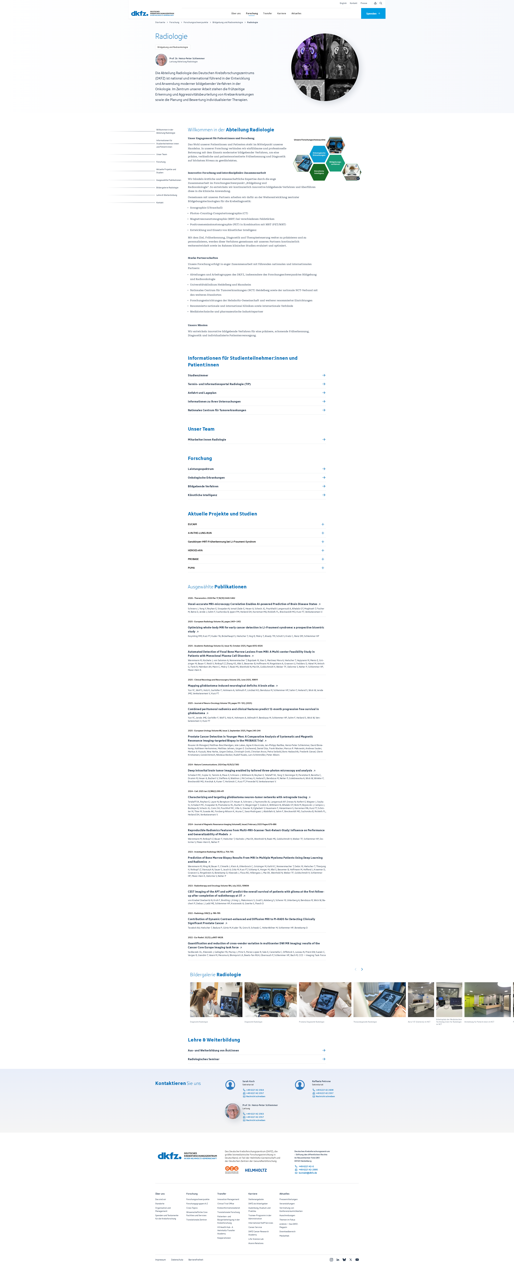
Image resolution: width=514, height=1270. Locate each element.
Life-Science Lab (256, 1239)
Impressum (160, 1259)
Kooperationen (224, 1237)
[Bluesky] (344, 1259)
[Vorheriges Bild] (355, 969)
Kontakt (353, 3)
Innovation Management (228, 1199)
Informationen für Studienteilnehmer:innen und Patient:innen (167, 143)
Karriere (252, 1193)
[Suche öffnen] (381, 3)
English (343, 3)
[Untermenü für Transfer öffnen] (267, 13)
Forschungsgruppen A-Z (197, 1203)
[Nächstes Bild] (362, 969)
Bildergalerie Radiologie (167, 187)
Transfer (221, 1193)
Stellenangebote (256, 1199)
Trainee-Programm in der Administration (259, 1217)
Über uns (160, 1193)
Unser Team (166, 154)
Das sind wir (160, 1199)
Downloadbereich (287, 1231)
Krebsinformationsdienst (228, 1207)
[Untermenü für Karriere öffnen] (281, 13)
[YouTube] (357, 1259)
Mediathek (284, 1235)
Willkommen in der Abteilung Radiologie (166, 131)
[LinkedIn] (337, 1259)
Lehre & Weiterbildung (166, 195)
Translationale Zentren (196, 1219)
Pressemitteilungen (288, 1199)
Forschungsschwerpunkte (197, 1199)
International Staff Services (260, 1222)
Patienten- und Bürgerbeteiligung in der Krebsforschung (228, 1219)
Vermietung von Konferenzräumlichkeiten (291, 1209)
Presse (364, 3)
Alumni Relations (255, 1243)
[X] (350, 1259)
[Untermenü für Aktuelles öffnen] (296, 13)
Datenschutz (177, 1259)
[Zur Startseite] (153, 13)
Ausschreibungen (287, 1215)
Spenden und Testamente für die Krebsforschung (166, 1217)
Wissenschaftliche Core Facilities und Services (196, 1214)
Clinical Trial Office (225, 1203)
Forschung (166, 161)
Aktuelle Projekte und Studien (166, 171)
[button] (216, 1003)
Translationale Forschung (228, 1212)
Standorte (159, 1203)
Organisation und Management (163, 1209)
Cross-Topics (192, 1207)
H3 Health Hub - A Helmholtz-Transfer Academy (226, 1230)
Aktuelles (284, 1193)
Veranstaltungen (287, 1203)
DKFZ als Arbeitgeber (258, 1203)
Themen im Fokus (287, 1219)
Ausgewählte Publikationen (168, 180)
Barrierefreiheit (195, 1259)
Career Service (255, 1227)
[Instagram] (331, 1259)
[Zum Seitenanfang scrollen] (506, 1255)
